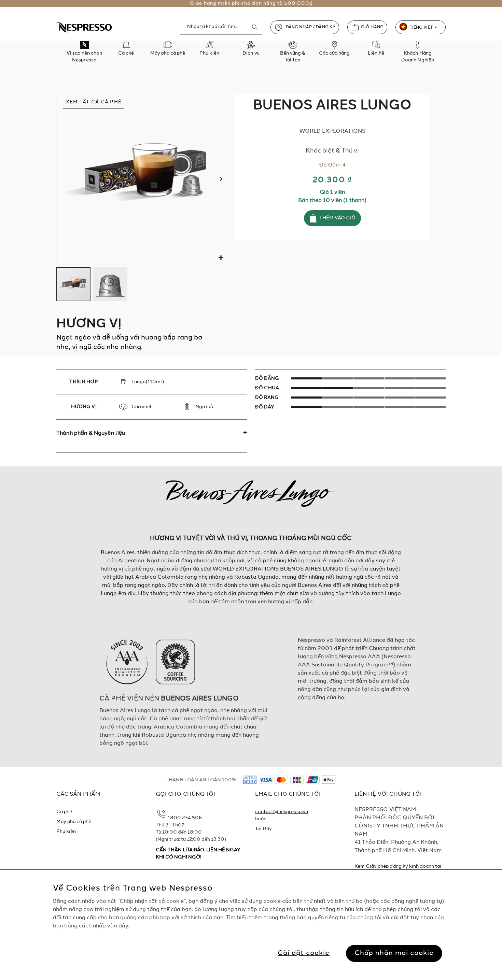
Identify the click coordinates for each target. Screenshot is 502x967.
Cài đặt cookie (304, 953)
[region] (251, 918)
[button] (221, 258)
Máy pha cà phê (74, 821)
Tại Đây (263, 828)
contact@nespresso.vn (281, 811)
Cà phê (64, 811)
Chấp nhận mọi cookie (394, 953)
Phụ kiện (66, 831)
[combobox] (221, 27)
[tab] (151, 433)
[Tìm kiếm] (255, 27)
